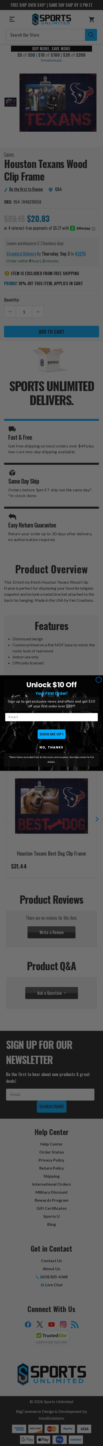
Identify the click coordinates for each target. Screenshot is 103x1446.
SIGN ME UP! (52, 734)
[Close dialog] (98, 679)
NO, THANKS (52, 747)
